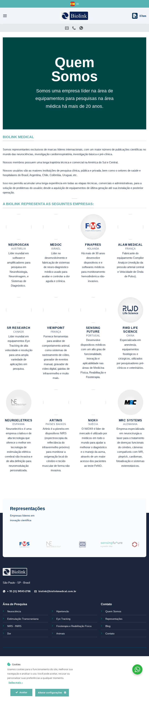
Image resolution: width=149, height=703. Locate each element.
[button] (5, 15)
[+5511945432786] (81, 28)
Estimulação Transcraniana (23, 618)
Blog (107, 626)
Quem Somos (113, 611)
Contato (109, 633)
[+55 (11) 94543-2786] (74, 28)
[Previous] (17, 546)
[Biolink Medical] (74, 16)
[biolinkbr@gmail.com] (67, 28)
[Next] (132, 546)
